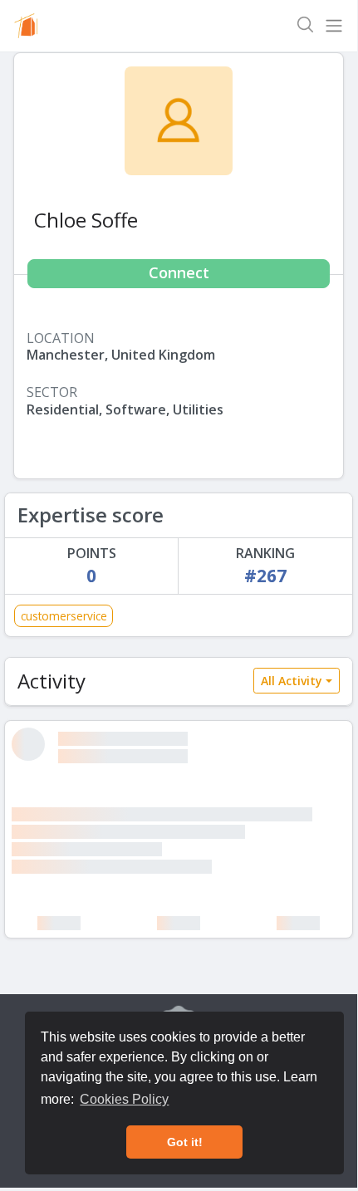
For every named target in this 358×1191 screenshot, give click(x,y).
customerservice (64, 616)
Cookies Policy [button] (124, 1099)
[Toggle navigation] (334, 25)
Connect (179, 272)
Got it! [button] (185, 1142)
